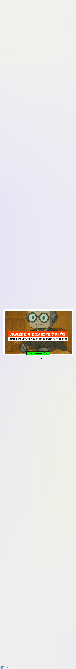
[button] (41, 358)
